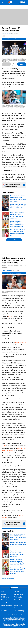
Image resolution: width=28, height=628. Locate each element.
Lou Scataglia (7, 270)
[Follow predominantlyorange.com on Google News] (24, 185)
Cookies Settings (19, 611)
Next (21, 64)
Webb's (4, 446)
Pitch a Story (5, 600)
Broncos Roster (10, 578)
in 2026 (10, 316)
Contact (3, 594)
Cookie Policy (18, 603)
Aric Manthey (7, 33)
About (3, 591)
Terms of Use (5, 603)
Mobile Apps (5, 597)
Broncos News (9, 245)
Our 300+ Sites (18, 594)
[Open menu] (2, 2)
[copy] (11, 36)
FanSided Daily (18, 597)
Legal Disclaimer (6, 606)
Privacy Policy (18, 600)
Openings (17, 591)
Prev (6, 64)
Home (3, 245)
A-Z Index (4, 611)
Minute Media (10, 614)
